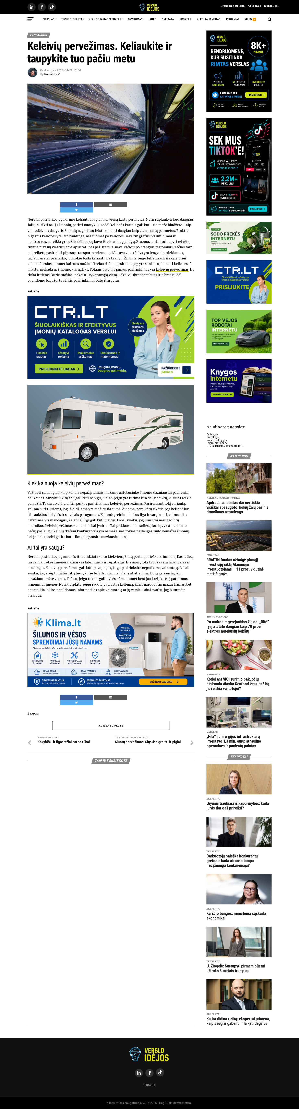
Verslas (49, 19)
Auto (152, 19)
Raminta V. (52, 74)
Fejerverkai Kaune (216, 442)
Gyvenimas (135, 19)
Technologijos (71, 19)
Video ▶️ (250, 19)
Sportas (185, 19)
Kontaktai (270, 6)
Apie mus (252, 6)
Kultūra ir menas (208, 19)
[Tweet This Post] (76, 209)
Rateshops (212, 437)
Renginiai (232, 19)
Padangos (212, 434)
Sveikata (168, 19)
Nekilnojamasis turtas (105, 19)
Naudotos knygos (216, 440)
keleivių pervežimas (172, 269)
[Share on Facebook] (76, 204)
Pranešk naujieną (232, 6)
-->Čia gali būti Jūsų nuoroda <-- (225, 445)
